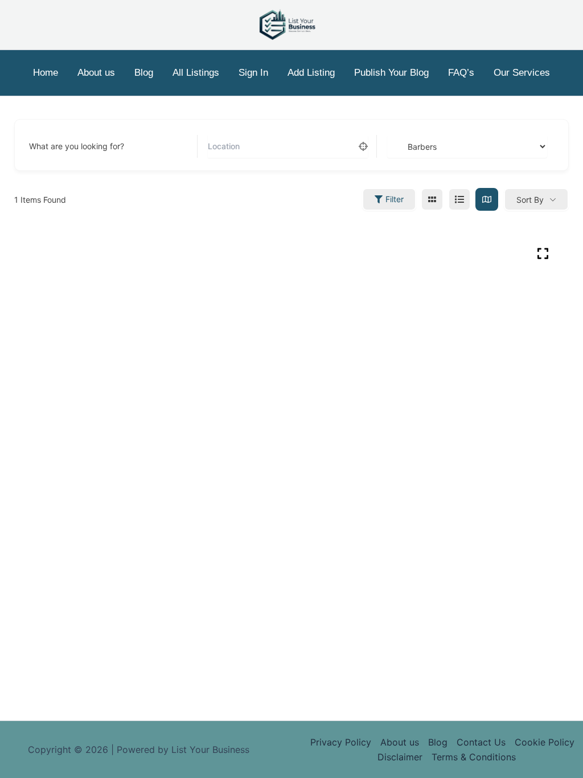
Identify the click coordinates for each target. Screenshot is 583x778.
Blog (143, 72)
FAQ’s (461, 72)
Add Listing (311, 72)
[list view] (459, 199)
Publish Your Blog (391, 72)
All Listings (196, 72)
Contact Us (481, 742)
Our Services (522, 72)
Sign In (253, 72)
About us (96, 72)
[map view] (486, 199)
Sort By (530, 199)
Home (45, 72)
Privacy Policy (340, 742)
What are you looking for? (76, 146)
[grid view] (432, 199)
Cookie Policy (544, 742)
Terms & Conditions (474, 757)
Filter (394, 199)
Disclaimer (399, 757)
